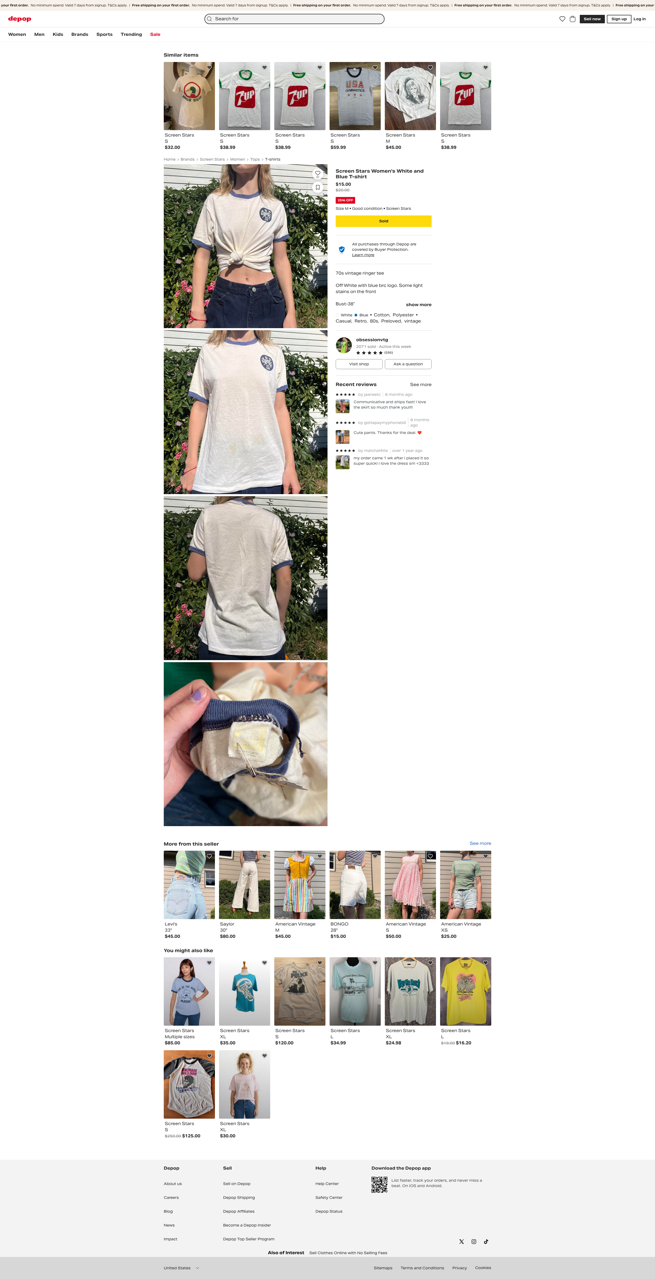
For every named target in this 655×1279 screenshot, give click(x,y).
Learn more (363, 255)
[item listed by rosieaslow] (244, 991)
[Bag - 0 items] (572, 19)
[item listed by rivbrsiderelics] (410, 991)
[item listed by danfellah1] (299, 991)
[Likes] (562, 19)
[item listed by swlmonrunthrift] (465, 991)
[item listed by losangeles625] (189, 1084)
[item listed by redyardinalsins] (244, 1084)
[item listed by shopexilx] (189, 991)
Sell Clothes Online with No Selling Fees (348, 1253)
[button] (394, 352)
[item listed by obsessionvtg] (189, 885)
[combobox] (294, 19)
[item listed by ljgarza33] (355, 991)
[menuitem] (17, 34)
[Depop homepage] (19, 19)
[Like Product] (209, 67)
